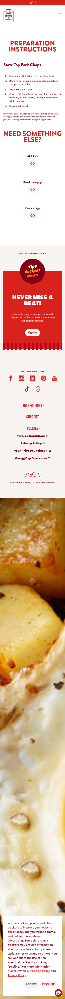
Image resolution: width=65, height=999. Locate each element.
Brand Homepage (32, 182)
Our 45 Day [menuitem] (31, 458)
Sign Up (33, 332)
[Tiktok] (27, 389)
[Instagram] (21, 378)
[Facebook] (10, 378)
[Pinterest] (43, 378)
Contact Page (32, 208)
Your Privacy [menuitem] (30, 450)
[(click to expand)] (32, 2)
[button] (58, 993)
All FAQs (32, 156)
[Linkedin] (32, 378)
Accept (30, 984)
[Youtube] (54, 378)
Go (32, 163)
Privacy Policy (17, 975)
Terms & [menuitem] (31, 435)
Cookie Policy (41, 971)
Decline (48, 984)
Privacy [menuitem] (31, 443)
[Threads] (38, 389)
